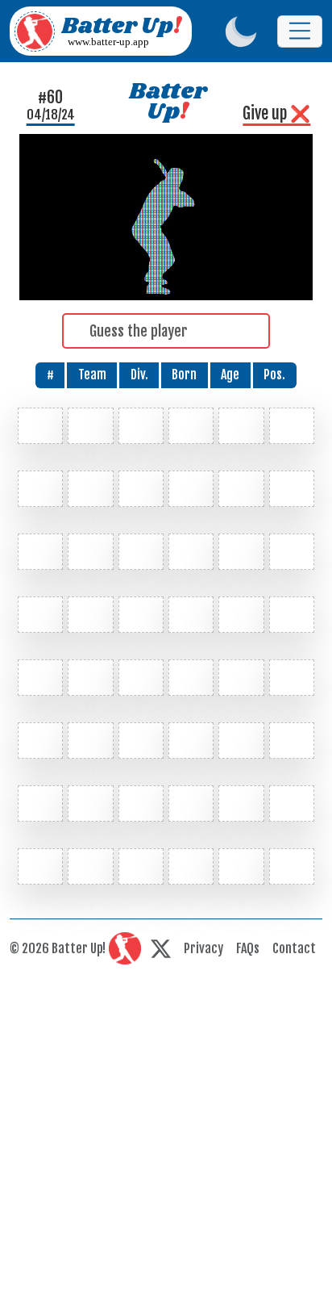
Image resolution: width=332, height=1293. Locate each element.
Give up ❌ (276, 113)
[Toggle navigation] (299, 31)
